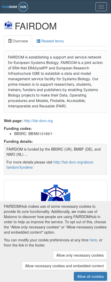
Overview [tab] (20, 40)
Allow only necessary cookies (80, 255)
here (93, 239)
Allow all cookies (90, 276)
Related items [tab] (52, 40)
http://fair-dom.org (38, 120)
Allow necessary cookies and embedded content (64, 265)
